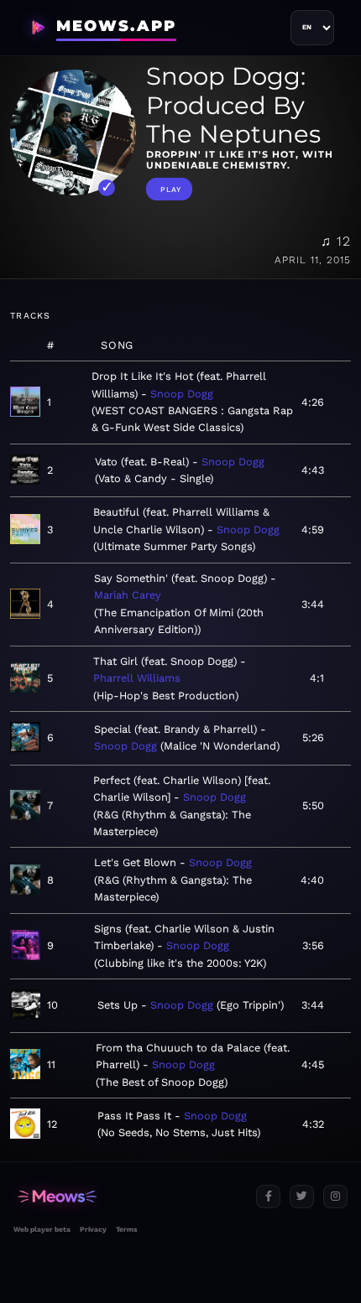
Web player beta (42, 1229)
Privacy (93, 1229)
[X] (302, 1197)
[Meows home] (128, 1197)
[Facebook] (268, 1197)
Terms (126, 1229)
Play (170, 189)
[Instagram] (335, 1197)
